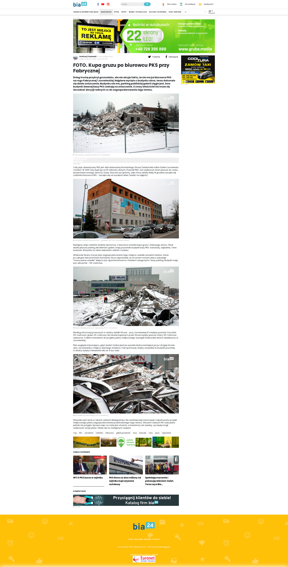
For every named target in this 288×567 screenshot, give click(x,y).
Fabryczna (110, 433)
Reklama (147, 539)
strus (135, 433)
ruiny (151, 433)
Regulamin (138, 539)
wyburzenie (166, 433)
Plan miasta (171, 4)
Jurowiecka (88, 433)
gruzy (157, 433)
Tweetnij (156, 57)
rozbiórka (99, 433)
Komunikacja (190, 4)
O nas (130, 539)
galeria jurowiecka (123, 433)
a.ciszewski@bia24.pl (105, 57)
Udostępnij (173, 57)
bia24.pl (167, 547)
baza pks (142, 433)
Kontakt (156, 539)
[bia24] (80, 4)
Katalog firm (209, 4)
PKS (80, 433)
